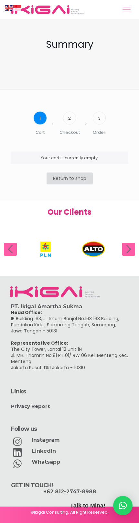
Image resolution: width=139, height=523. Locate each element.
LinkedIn (44, 451)
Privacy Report (30, 406)
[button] (123, 505)
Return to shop (69, 178)
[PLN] (45, 249)
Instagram (46, 440)
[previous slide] (10, 249)
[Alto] (93, 249)
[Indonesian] (17, 8)
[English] (9, 8)
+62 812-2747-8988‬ (69, 491)
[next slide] (128, 249)
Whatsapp (46, 462)
